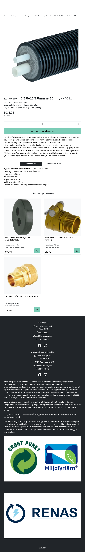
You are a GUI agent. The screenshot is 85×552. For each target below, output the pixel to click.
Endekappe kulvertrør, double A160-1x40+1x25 (18, 239)
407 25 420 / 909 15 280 (43, 362)
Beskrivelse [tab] (31, 163)
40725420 (43, 332)
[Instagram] (45, 345)
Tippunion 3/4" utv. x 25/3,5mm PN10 (21, 296)
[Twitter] (39, 345)
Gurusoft (42, 548)
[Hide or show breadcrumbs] (6, 18)
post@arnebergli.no (43, 336)
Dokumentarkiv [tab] (54, 163)
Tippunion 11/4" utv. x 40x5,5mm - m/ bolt (60, 239)
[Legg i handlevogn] (37, 250)
